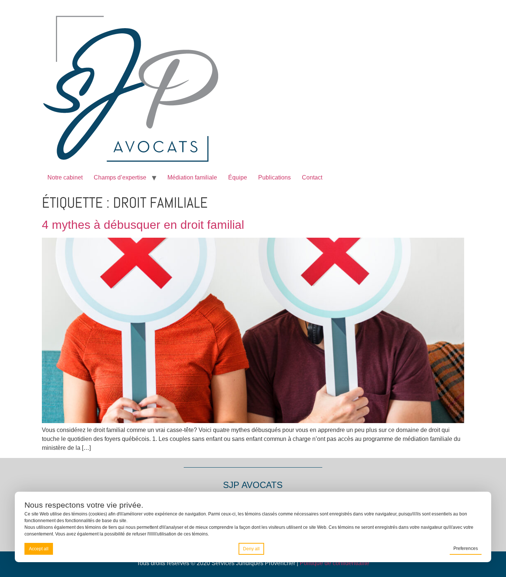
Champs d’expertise (120, 177)
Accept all (39, 548)
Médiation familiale (192, 177)
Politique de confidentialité (334, 563)
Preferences (465, 548)
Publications (274, 177)
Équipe (237, 177)
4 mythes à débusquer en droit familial (143, 224)
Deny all (251, 548)
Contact (312, 177)
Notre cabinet (65, 177)
